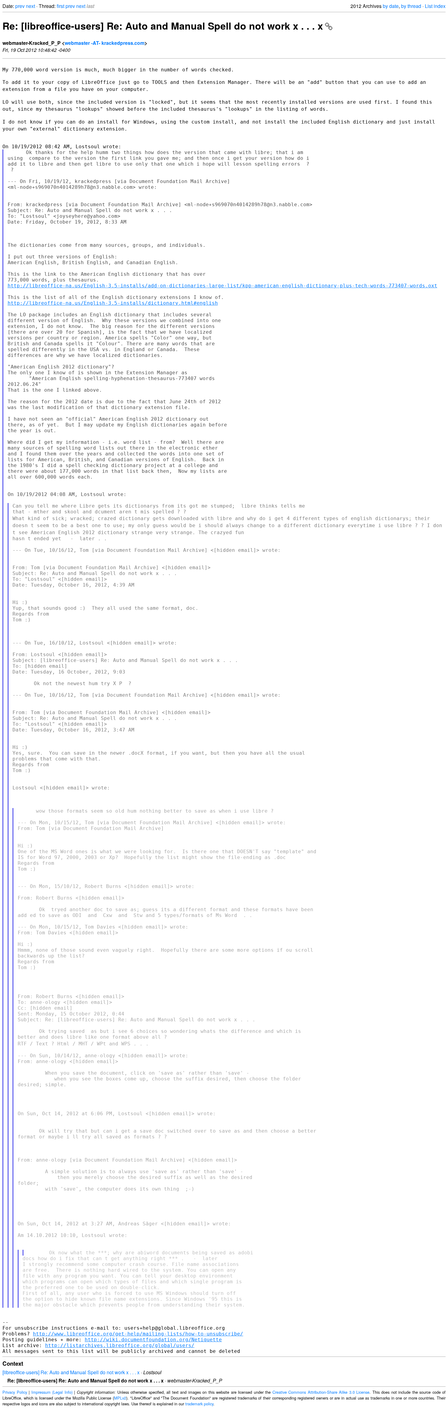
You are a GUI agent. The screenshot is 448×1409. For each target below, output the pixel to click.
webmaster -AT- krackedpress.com (104, 42)
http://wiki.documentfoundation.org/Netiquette (153, 1340)
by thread (411, 5)
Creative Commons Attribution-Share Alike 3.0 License (321, 1392)
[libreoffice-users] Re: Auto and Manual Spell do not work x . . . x (71, 1372)
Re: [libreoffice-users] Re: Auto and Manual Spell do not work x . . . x (162, 26)
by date (391, 5)
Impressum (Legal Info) (52, 1392)
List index (435, 5)
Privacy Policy (14, 1392)
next (30, 5)
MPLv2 (120, 1398)
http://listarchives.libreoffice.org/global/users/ (119, 1345)
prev (20, 5)
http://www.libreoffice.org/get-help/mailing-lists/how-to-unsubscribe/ (138, 1334)
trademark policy (199, 1404)
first (60, 5)
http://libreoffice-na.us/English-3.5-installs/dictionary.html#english (113, 303)
